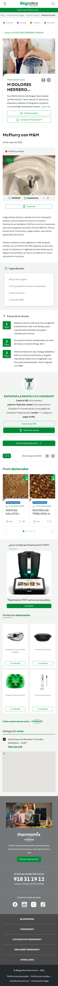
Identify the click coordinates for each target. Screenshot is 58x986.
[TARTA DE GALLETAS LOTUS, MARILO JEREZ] (15, 488)
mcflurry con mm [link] (48, 15)
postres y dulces (32, 15)
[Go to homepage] (29, 4)
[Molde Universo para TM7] (15, 681)
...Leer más (45, 106)
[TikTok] (43, 904)
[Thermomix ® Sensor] (42, 681)
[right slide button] (52, 531)
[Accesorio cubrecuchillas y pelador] (15, 635)
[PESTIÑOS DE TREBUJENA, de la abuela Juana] (42, 488)
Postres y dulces (13, 502)
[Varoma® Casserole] (42, 635)
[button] (53, 4)
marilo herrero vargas (15, 15)
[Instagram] (34, 904)
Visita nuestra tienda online (27, 10)
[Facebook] (15, 904)
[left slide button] (5, 531)
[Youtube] (24, 904)
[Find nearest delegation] (5, 4)
